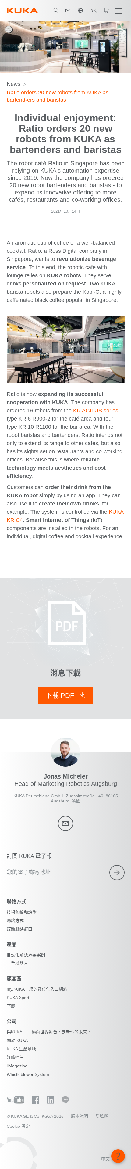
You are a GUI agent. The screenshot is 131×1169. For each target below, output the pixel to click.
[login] (93, 10)
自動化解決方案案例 (26, 954)
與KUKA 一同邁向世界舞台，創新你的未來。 (49, 1031)
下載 (11, 1006)
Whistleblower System (28, 1074)
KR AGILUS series (95, 410)
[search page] (55, 10)
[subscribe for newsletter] (117, 872)
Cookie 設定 (18, 1126)
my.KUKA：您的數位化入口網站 (37, 989)
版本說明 (79, 1116)
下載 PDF (60, 695)
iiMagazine (17, 1065)
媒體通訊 (15, 1057)
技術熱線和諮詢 (22, 912)
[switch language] (80, 10)
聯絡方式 (15, 920)
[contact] (68, 10)
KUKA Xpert (18, 997)
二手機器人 (17, 963)
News (13, 84)
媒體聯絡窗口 (19, 929)
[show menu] (118, 10)
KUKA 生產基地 (21, 1048)
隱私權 (101, 1116)
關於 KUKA (17, 1040)
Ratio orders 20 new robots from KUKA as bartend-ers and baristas (57, 96)
